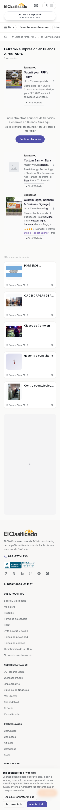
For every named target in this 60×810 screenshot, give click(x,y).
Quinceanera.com (13, 677)
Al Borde (9, 708)
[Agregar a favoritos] (52, 285)
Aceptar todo (36, 804)
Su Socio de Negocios (16, 689)
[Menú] (49, 5)
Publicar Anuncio (30, 139)
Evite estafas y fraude (16, 630)
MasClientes (10, 696)
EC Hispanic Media (14, 671)
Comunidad (10, 730)
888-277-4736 (18, 556)
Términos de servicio (15, 618)
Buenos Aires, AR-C (25, 36)
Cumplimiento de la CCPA (18, 649)
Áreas (7, 755)
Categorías (10, 748)
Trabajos (9, 612)
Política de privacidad (16, 636)
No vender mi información (18, 655)
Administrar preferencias (20, 796)
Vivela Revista (12, 714)
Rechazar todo (14, 804)
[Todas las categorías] (36, 5)
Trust (7, 624)
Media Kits (9, 606)
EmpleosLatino (12, 683)
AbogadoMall (11, 702)
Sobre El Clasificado (15, 600)
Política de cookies (14, 643)
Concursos (10, 736)
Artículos (8, 742)
